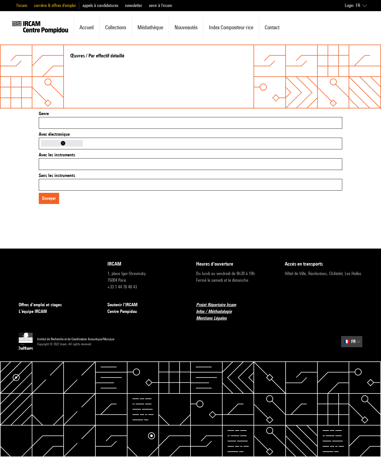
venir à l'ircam (160, 5)
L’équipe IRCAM (33, 311)
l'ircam (21, 5)
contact (272, 27)
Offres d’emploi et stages (40, 304)
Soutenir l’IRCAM (122, 304)
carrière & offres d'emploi (55, 5)
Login (349, 5)
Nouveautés (186, 27)
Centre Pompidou (122, 311)
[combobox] (190, 123)
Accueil (86, 27)
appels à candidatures (100, 5)
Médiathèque (150, 27)
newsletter (133, 5)
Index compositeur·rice (231, 27)
